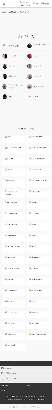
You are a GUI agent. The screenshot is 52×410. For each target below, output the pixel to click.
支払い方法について (17, 397)
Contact (3, 390)
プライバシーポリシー (30, 399)
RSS (39, 399)
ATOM (42, 399)
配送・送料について (30, 397)
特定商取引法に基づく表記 (15, 399)
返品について (40, 397)
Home (8, 397)
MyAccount (4, 385)
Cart (28, 385)
